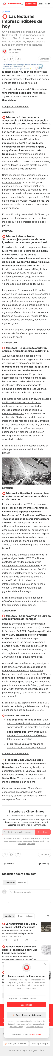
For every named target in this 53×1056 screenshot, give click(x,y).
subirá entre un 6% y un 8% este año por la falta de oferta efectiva (27, 735)
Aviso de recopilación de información (30, 841)
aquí (29, 92)
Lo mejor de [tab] (9, 916)
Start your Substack (17, 1043)
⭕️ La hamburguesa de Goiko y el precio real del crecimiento (19, 925)
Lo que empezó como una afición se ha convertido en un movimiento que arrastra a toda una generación (26, 294)
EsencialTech (33, 771)
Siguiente (42, 863)
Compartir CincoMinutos (15, 106)
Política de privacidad (34, 1026)
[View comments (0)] (11, 59)
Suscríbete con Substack (28, 1015)
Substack (13, 1050)
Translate (8, 11)
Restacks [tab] (22, 882)
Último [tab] (20, 916)
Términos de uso (35, 1021)
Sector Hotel (9, 778)
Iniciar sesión (44, 4)
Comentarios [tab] (9, 882)
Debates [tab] (29, 916)
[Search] (48, 916)
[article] (26, 932)
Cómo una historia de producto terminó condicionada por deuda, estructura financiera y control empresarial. (17, 932)
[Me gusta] (5, 59)
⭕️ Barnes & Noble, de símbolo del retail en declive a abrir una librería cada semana (19, 949)
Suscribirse (31, 4)
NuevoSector (9, 767)
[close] (45, 964)
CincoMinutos (15, 50)
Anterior (10, 863)
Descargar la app (40, 1043)
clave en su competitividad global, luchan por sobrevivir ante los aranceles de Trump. (28, 723)
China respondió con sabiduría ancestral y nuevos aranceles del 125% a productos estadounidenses (25, 179)
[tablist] (14, 882)
